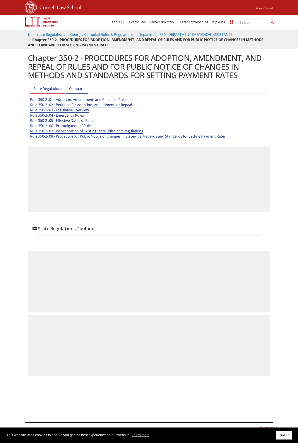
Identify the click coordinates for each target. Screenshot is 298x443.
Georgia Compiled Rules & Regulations (102, 34)
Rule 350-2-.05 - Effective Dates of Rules (62, 120)
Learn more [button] (140, 435)
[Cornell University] (31, 7)
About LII (118, 22)
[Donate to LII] (231, 22)
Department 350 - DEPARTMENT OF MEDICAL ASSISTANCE (186, 34)
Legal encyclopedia (192, 22)
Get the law (137, 22)
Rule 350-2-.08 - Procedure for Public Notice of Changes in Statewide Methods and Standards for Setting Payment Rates (128, 136)
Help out (217, 22)
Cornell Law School (59, 7)
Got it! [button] (284, 435)
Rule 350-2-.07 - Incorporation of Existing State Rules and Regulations (86, 131)
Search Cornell (264, 8)
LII (29, 34)
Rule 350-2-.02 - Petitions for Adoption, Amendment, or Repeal (81, 104)
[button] (272, 22)
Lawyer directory (162, 22)
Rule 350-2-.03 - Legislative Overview (59, 110)
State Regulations (50, 34)
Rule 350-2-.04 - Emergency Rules (57, 115)
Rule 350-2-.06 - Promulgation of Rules (61, 125)
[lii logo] (41, 22)
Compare (76, 88)
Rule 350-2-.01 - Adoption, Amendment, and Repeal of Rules (78, 99)
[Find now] (272, 22)
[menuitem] (118, 22)
